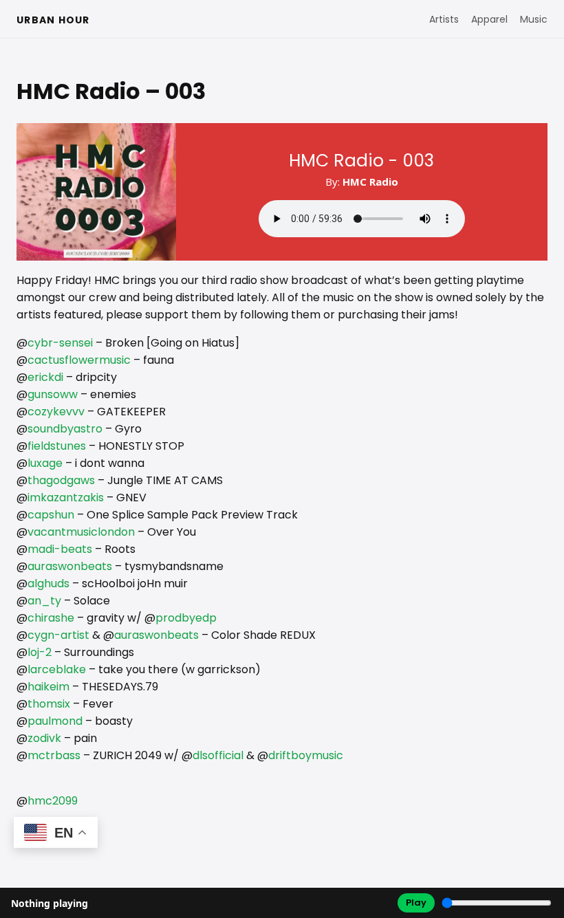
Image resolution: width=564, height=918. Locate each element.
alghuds (48, 583)
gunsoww (53, 394)
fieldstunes (57, 446)
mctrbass (54, 755)
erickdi (45, 377)
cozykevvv (56, 411)
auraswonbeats (70, 566)
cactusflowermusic (79, 360)
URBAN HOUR (53, 20)
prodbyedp (186, 618)
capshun (51, 515)
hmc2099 (53, 801)
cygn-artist (58, 635)
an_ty (44, 601)
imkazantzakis (66, 497)
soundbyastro (65, 429)
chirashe (51, 618)
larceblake (57, 669)
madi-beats (60, 549)
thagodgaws (61, 480)
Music (533, 19)
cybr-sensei (60, 343)
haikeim (48, 687)
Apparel (489, 19)
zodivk (44, 738)
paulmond (55, 721)
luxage (45, 463)
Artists (444, 19)
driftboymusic (305, 755)
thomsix (49, 704)
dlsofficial (218, 755)
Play (416, 902)
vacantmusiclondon (81, 532)
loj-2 (40, 652)
